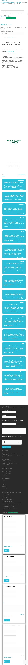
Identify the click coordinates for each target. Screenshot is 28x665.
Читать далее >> (20, 189)
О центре (5, 480)
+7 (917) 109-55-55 (3, 16)
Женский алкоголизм (7, 497)
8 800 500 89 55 (3, 17)
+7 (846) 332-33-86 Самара (6, 29)
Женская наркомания (7, 501)
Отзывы (5, 174)
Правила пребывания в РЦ (10, 2)
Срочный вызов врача (5, 26)
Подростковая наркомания (8, 499)
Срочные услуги (6, 478)
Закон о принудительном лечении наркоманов (12, 492)
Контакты (10, 37)
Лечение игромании (7, 473)
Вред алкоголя (6, 494)
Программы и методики (7, 476)
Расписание (18, 2)
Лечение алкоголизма (7, 468)
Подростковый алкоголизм (8, 496)
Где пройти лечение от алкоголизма (10, 508)
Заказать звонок (11, 17)
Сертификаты (2, 2)
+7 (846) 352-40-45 (5, 464)
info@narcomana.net (11, 53)
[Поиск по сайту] (26, 12)
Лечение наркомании (7, 471)
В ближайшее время (9, 602)
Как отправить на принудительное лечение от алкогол (14, 509)
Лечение (5, 474)
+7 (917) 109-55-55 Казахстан (6, 31)
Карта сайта (5, 486)
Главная (4, 484)
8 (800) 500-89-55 (10, 51)
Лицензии (5, 488)
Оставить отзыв (21, 174)
